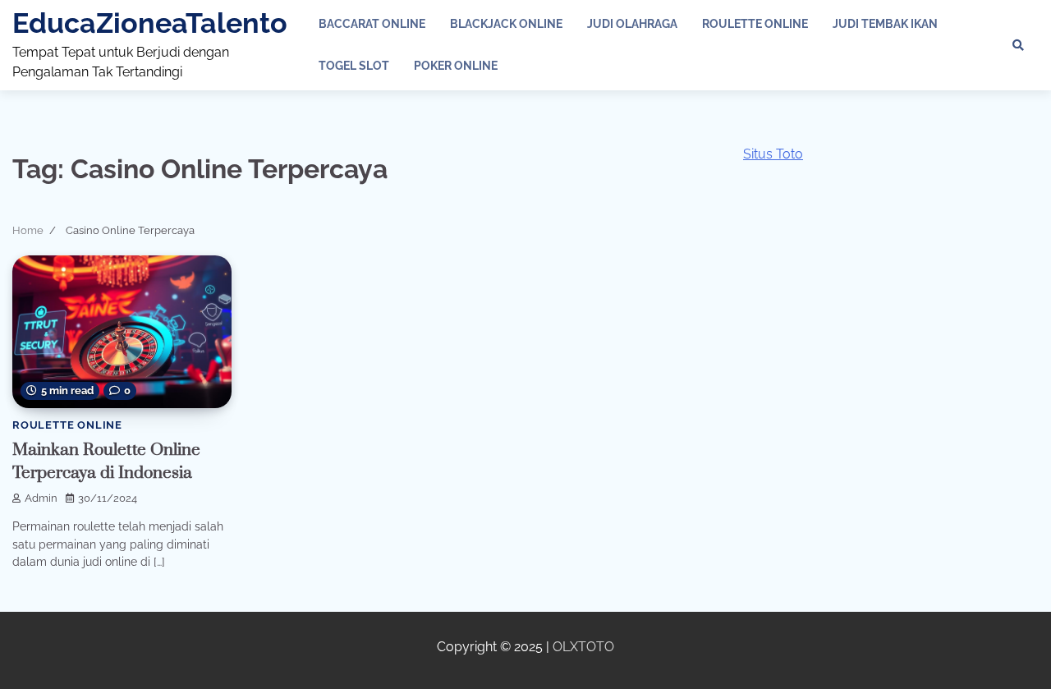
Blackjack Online (506, 23)
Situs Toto (773, 154)
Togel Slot (354, 65)
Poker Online (456, 65)
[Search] (1018, 45)
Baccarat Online (372, 23)
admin (41, 498)
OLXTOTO (583, 647)
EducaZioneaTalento (149, 23)
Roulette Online (755, 23)
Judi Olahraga (632, 23)
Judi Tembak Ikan (885, 23)
